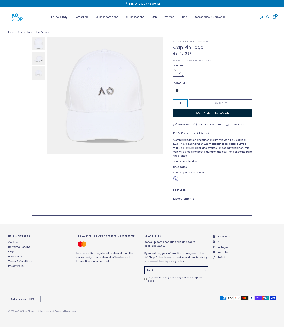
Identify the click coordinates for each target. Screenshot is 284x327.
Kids (184, 17)
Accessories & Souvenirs (209, 17)
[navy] (177, 90)
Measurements (183, 199)
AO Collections (135, 17)
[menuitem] (60, 17)
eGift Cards (15, 256)
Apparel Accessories (192, 172)
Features (179, 190)
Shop (20, 32)
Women (169, 17)
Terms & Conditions (20, 261)
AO (182, 161)
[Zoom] (156, 44)
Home (11, 32)
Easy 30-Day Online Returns (144, 3)
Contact (13, 242)
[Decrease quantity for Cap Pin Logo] (175, 103)
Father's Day (59, 17)
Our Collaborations (106, 17)
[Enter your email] (204, 270)
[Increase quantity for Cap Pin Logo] (184, 103)
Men (154, 17)
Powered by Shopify (65, 311)
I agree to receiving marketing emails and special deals (175, 279)
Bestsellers (82, 17)
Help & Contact (19, 236)
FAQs (11, 251)
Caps (29, 32)
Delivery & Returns (19, 247)
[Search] (268, 17)
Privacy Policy (16, 266)
